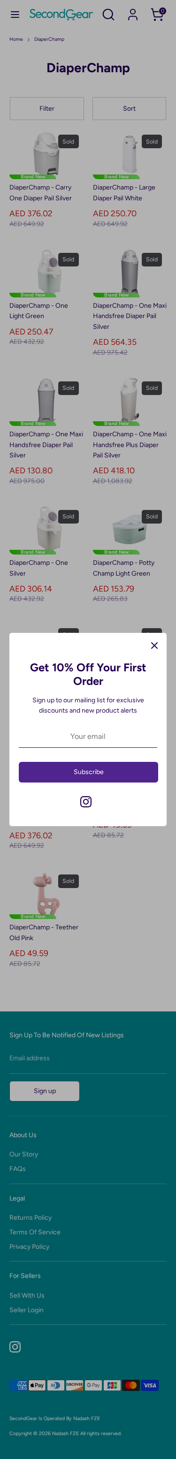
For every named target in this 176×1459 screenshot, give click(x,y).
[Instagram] (86, 801)
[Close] (154, 645)
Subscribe (89, 772)
